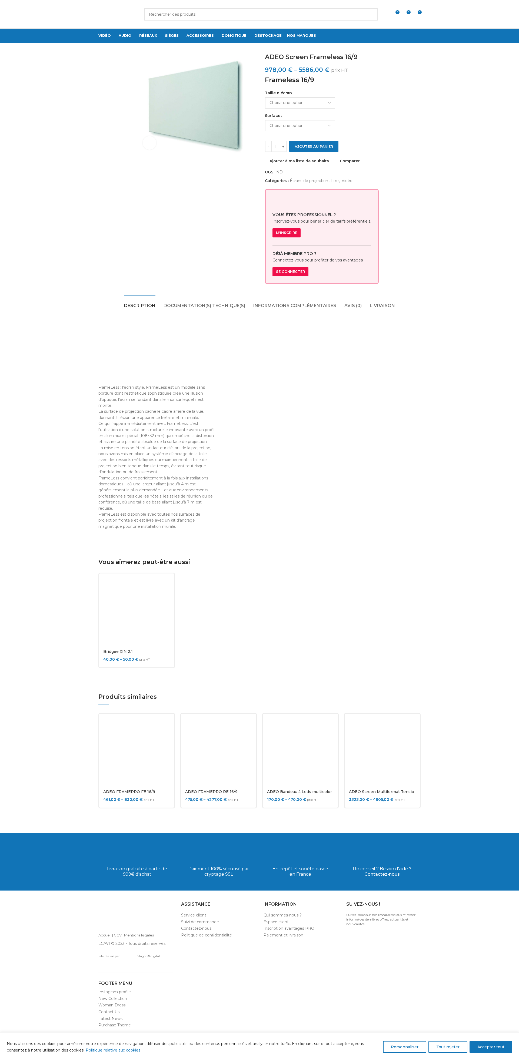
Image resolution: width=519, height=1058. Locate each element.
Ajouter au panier (314, 146)
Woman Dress (111, 1005)
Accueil (104, 935)
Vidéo (347, 180)
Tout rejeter (448, 1046)
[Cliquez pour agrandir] (149, 143)
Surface (272, 115)
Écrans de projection (309, 180)
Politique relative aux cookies (113, 1050)
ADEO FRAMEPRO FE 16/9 (129, 791)
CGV (118, 935)
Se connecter (290, 271)
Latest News (110, 1018)
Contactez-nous (382, 874)
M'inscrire (286, 232)
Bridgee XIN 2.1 (118, 651)
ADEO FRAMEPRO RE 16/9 (211, 791)
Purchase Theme (114, 1025)
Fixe (335, 180)
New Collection (112, 998)
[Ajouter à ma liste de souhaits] (166, 610)
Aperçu (166, 598)
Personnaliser (404, 1046)
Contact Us (108, 1011)
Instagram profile (114, 991)
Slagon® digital (148, 956)
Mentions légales (139, 935)
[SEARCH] (371, 14)
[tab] (139, 303)
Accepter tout (490, 1046)
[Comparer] (166, 586)
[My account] (385, 14)
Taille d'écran (278, 92)
